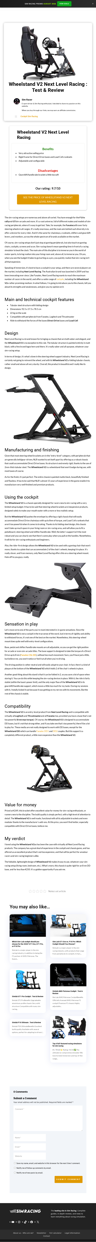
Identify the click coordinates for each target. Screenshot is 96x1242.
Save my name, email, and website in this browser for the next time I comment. (48, 1163)
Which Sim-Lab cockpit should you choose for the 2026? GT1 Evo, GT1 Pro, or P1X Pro (27, 944)
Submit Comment (68, 1179)
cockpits (60, 279)
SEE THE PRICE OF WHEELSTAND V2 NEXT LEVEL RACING (48, 199)
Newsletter (41, 1233)
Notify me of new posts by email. (29, 1173)
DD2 (55, 731)
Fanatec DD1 (42, 731)
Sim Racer (27, 99)
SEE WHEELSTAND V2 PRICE (48, 880)
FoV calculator (55, 1233)
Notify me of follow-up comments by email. (33, 1168)
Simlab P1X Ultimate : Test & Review (26, 1022)
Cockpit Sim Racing (29, 116)
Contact (46, 1236)
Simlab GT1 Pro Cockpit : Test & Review (27, 996)
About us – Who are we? (23, 1233)
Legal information (72, 1233)
